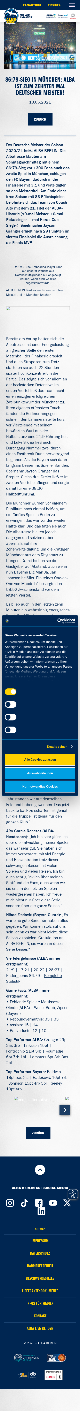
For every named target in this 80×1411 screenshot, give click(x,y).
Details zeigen (57, 746)
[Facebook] (38, 1201)
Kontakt (40, 1316)
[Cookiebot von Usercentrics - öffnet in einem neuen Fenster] (57, 621)
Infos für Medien (40, 1303)
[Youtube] (53, 1201)
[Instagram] (10, 1201)
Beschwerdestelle (40, 1278)
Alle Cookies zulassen (40, 759)
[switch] (10, 704)
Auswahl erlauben (40, 773)
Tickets (54, 5)
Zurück (40, 119)
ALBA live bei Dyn (40, 1328)
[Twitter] (67, 1201)
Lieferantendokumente (40, 1291)
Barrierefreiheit (40, 1266)
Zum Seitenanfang (40, 1170)
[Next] (64, 1110)
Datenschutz (40, 1253)
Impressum (40, 1240)
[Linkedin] (42, 1210)
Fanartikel (32, 5)
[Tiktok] (24, 1201)
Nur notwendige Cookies (40, 786)
